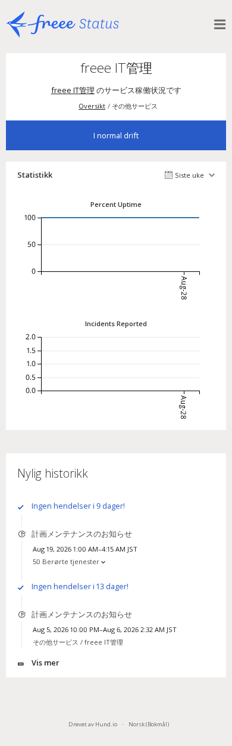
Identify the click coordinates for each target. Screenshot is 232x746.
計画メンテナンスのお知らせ (82, 533)
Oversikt (92, 105)
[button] (220, 24)
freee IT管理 (73, 90)
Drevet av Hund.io (92, 724)
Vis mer (45, 662)
